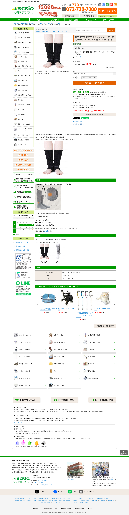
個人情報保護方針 (66, 508)
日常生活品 (102, 500)
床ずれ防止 (65, 31)
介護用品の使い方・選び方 (22, 242)
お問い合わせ (108, 19)
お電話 (111, 479)
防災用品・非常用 (84, 502)
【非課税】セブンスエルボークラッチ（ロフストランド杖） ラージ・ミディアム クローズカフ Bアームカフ (66, 314)
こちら (46, 231)
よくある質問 (91, 19)
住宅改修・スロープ (20, 500)
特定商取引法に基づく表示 (50, 508)
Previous (37, 305)
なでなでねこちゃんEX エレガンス (84, 309)
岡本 (81, 57)
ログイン (112, 16)
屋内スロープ (57, 31)
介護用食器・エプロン (64, 500)
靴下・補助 (56, 23)
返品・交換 (73, 19)
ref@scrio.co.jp (47, 485)
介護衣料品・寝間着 (46, 23)
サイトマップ (92, 508)
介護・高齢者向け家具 (102, 498)
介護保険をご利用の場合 (21, 250)
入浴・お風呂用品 (67, 498)
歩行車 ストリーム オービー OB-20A (48, 309)
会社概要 (36, 508)
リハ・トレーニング (72, 502)
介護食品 (75, 500)
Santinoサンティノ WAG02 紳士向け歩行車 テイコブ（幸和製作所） (102, 309)
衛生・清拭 (94, 500)
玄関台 (38, 31)
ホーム (20, 19)
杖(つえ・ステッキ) (31, 498)
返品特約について (78, 121)
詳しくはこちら (19, 422)
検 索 (111, 30)
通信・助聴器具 (53, 500)
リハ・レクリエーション (59, 502)
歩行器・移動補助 (19, 498)
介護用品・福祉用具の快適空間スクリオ (26, 23)
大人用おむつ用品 (90, 498)
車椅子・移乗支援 (56, 498)
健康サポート (111, 500)
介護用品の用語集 (19, 246)
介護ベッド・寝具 (31, 500)
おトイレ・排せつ (78, 498)
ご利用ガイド (55, 19)
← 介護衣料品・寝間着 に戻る (105, 326)
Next (114, 304)
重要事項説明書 (80, 508)
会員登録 (102, 16)
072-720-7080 (42, 480)
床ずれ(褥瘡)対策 (42, 500)
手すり (112, 498)
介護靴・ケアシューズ (44, 498)
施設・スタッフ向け (45, 502)
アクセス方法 (71, 479)
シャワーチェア (46, 31)
